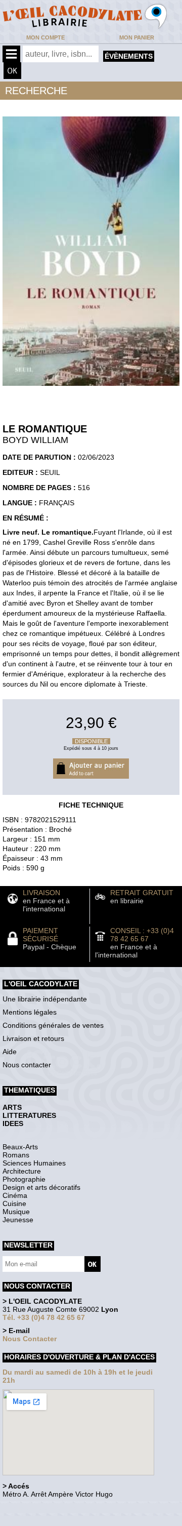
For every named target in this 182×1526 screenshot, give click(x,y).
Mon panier (136, 37)
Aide (10, 1052)
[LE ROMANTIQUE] (91, 388)
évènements (129, 56)
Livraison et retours (33, 1038)
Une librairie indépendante (45, 999)
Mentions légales (30, 1012)
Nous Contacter (30, 1339)
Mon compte (45, 37)
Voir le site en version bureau (56, 1508)
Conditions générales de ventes (53, 1025)
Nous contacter (27, 1065)
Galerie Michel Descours (48, 1520)
